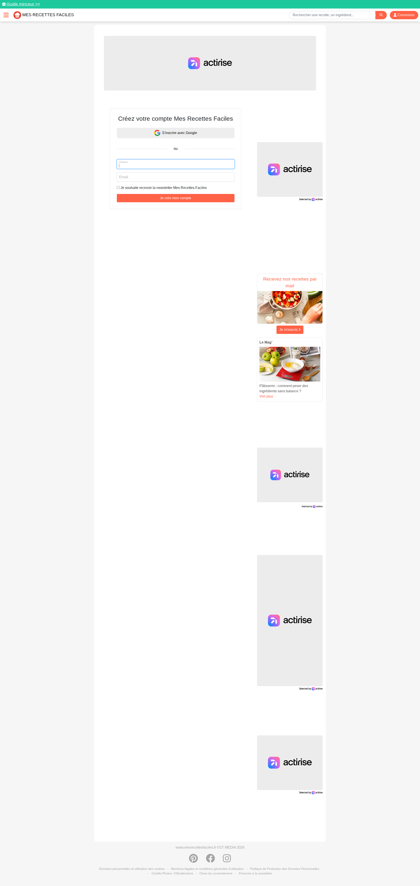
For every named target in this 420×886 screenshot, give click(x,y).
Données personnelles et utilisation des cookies (132, 868)
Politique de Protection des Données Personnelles (284, 868)
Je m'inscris (288, 329)
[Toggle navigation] (6, 15)
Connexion (406, 15)
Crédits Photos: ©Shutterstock (172, 873)
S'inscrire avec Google (179, 133)
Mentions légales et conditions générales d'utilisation (207, 868)
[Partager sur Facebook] (210, 860)
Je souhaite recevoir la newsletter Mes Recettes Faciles (164, 188)
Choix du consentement (216, 873)
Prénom (123, 162)
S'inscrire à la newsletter (255, 873)
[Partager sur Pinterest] (193, 860)
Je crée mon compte (175, 198)
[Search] (381, 14)
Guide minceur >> (23, 4)
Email (123, 177)
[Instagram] (227, 860)
